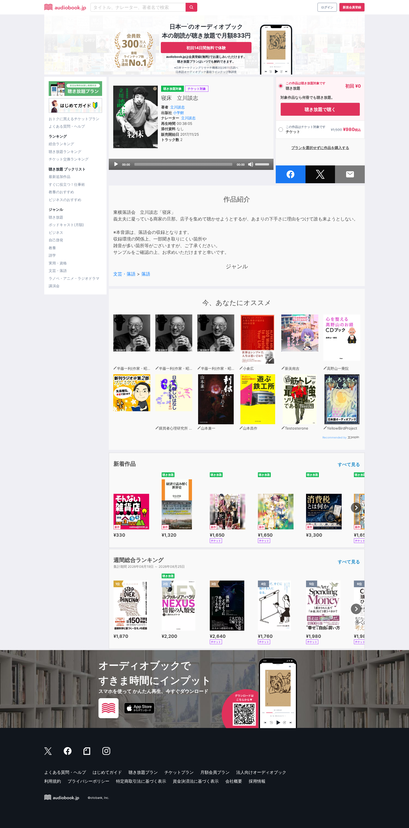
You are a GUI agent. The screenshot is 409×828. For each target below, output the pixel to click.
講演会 (54, 286)
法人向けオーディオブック (261, 772)
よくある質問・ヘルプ (67, 126)
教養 (52, 248)
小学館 (178, 112)
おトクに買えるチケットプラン (74, 118)
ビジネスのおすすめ (65, 199)
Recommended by (334, 437)
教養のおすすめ (61, 192)
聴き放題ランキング (65, 151)
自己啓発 (56, 240)
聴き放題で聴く (320, 109)
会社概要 (233, 781)
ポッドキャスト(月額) (66, 224)
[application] (191, 164)
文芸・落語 (58, 270)
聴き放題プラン (143, 772)
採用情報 (257, 781)
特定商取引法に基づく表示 (141, 781)
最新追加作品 (59, 176)
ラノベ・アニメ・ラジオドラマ (74, 278)
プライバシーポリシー (88, 781)
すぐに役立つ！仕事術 (67, 184)
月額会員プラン (215, 772)
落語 (145, 274)
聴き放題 (56, 217)
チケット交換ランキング (68, 159)
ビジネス (56, 232)
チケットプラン (179, 772)
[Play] (116, 164)
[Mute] (250, 164)
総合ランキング (61, 144)
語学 (52, 255)
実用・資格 (58, 263)
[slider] (263, 164)
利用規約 (52, 781)
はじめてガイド (107, 772)
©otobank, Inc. (98, 798)
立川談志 (177, 107)
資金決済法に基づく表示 (196, 781)
